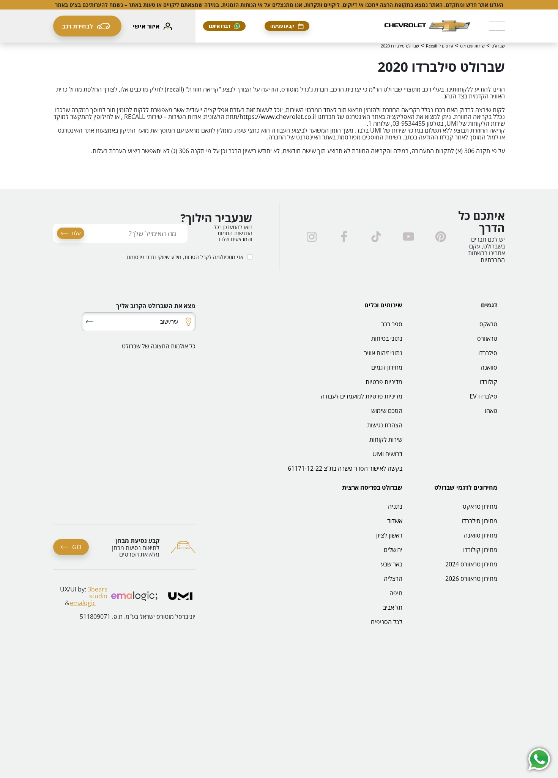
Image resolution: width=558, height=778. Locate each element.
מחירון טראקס (480, 506)
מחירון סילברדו (479, 520)
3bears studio (97, 592)
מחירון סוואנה (480, 535)
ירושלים (393, 549)
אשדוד (394, 520)
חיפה (395, 593)
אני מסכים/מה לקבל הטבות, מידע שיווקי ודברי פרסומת (185, 257)
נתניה (395, 506)
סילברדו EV (483, 396)
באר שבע (391, 564)
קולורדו (488, 381)
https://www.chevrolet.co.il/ (276, 116)
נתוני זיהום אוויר (383, 352)
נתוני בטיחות (386, 338)
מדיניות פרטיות (384, 381)
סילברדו (487, 352)
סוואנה (489, 367)
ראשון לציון (389, 535)
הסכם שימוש (386, 410)
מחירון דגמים (386, 367)
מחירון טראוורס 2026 (471, 578)
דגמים (489, 305)
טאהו (491, 410)
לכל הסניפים (386, 621)
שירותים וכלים (383, 305)
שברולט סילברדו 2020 (400, 46)
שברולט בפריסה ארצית (372, 487)
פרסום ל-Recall (439, 46)
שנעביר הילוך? (216, 218)
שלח (76, 233)
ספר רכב (391, 324)
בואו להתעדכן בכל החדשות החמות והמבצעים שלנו (233, 233)
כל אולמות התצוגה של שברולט (158, 346)
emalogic (83, 602)
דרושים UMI (387, 454)
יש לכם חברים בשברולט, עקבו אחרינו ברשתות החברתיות (486, 249)
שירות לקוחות (385, 439)
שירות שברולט (472, 46)
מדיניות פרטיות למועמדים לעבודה (361, 396)
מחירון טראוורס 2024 (471, 564)
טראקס (488, 324)
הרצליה (393, 578)
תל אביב (392, 607)
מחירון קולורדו (480, 549)
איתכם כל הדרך (481, 222)
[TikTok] (376, 236)
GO (76, 547)
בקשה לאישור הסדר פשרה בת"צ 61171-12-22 (345, 468)
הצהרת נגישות (384, 425)
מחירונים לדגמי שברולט (465, 487)
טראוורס (487, 338)
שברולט (498, 46)
